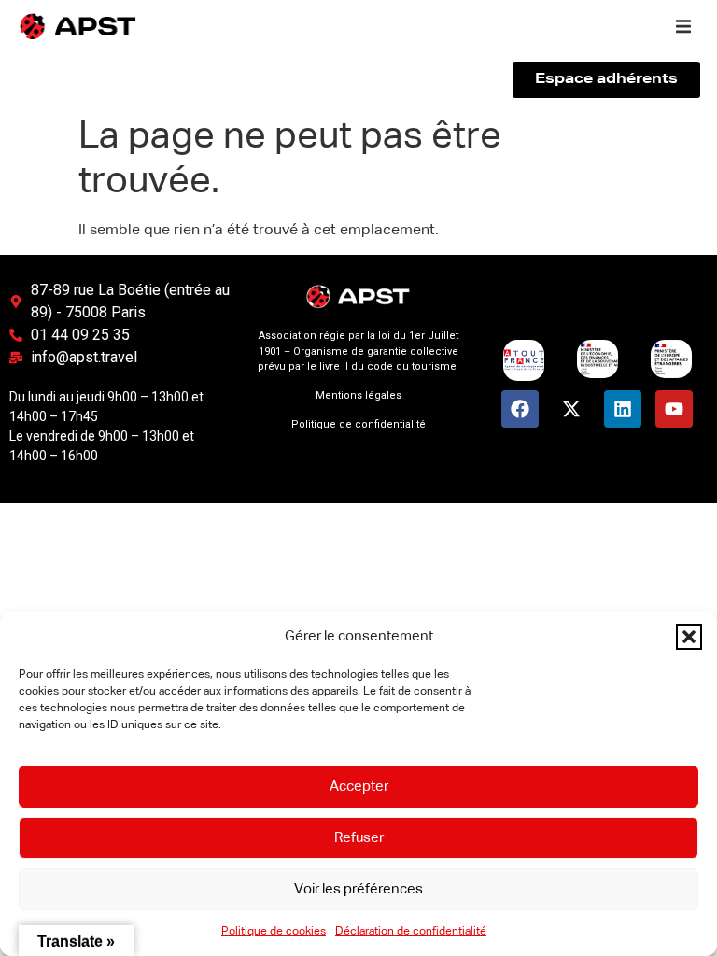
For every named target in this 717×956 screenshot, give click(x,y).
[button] (689, 636)
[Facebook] (520, 409)
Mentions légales (358, 395)
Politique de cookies (273, 931)
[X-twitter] (571, 409)
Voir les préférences (358, 889)
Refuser (359, 838)
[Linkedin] (622, 409)
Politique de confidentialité (358, 424)
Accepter (359, 787)
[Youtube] (674, 409)
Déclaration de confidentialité (410, 931)
